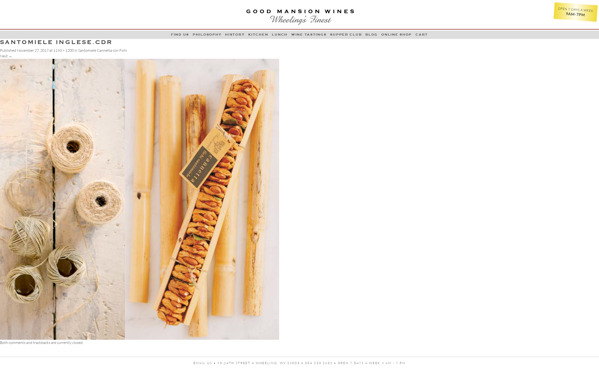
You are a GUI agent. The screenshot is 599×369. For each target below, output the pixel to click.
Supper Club (346, 34)
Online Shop (396, 34)
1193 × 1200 (63, 50)
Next (6, 56)
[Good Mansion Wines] (299, 15)
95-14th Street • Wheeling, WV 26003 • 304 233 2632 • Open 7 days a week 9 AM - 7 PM (311, 363)
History (235, 34)
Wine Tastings (308, 34)
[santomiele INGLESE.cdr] (139, 198)
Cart (422, 34)
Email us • (206, 363)
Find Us (180, 34)
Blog (371, 34)
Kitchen (258, 34)
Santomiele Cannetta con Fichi (102, 50)
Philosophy (207, 34)
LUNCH (280, 34)
